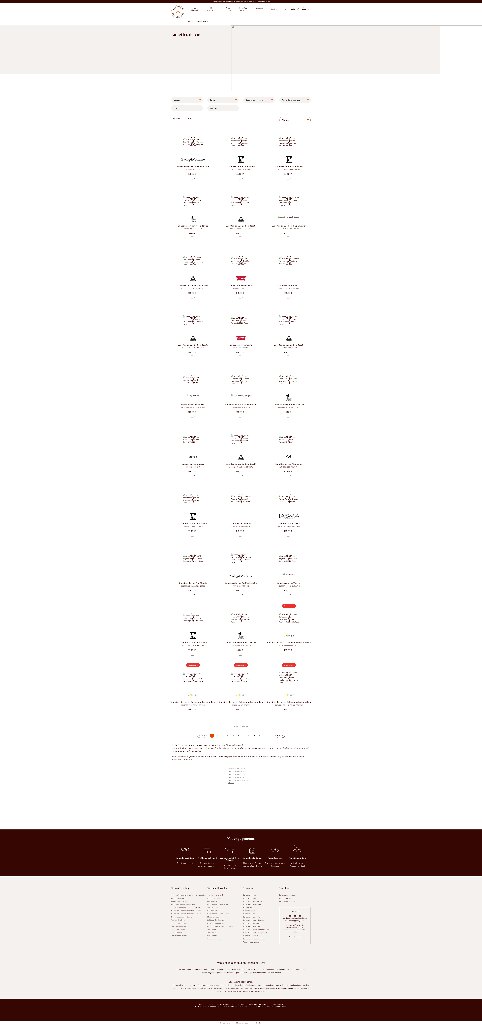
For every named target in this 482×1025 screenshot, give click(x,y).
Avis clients (211, 929)
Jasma (289, 524)
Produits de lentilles (287, 901)
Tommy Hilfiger (241, 405)
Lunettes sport (249, 911)
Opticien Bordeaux (254, 969)
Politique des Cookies (215, 920)
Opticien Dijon (300, 969)
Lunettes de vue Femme (236, 768)
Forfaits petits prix (250, 907)
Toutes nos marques (251, 942)
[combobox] (187, 100)
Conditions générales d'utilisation (220, 926)
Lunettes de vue (249, 895)
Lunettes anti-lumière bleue (254, 939)
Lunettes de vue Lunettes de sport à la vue (240, 781)
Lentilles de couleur (287, 898)
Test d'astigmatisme (179, 936)
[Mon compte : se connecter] (309, 9)
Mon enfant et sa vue (179, 901)
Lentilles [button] (274, 9)
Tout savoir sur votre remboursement (185, 907)
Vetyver (193, 405)
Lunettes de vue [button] (243, 9)
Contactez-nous (213, 898)
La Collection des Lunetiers (289, 643)
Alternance (241, 167)
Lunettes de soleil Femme (253, 917)
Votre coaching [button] (228, 9)
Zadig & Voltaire (193, 167)
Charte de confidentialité (216, 923)
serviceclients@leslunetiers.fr (295, 918)
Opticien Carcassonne (224, 973)
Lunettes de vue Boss (251, 926)
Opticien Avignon (207, 973)
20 (270, 735)
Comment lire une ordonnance (183, 904)
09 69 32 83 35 (295, 916)
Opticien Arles (268, 969)
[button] (304, 9)
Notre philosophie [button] (195, 9)
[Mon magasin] (298, 9)
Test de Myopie (177, 933)
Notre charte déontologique (218, 914)
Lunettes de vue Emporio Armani (256, 929)
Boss (289, 286)
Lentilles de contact (287, 895)
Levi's (241, 286)
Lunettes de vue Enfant (236, 774)
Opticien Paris (180, 969)
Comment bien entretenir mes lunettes (186, 911)
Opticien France (241, 973)
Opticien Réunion (274, 973)
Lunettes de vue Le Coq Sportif (255, 933)
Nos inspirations (212, 9)
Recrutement (212, 901)
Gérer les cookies (214, 939)
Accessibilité (212, 933)
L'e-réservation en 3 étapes (181, 917)
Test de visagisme (178, 920)
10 (259, 735)
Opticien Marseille (194, 969)
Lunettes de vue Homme (237, 771)
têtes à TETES (193, 227)
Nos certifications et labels (217, 904)
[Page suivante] (278, 736)
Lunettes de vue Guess (252, 923)
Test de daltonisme (178, 926)
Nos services (212, 911)
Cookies (259, 1023)
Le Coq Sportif (241, 227)
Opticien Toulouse (223, 969)
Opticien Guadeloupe (257, 973)
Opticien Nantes (238, 969)
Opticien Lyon (208, 969)
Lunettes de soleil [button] (259, 9)
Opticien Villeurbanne (284, 969)
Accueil (191, 21)
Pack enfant (212, 936)
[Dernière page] (283, 736)
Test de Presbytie (178, 929)
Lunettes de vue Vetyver (237, 777)
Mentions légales (213, 917)
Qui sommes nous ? (215, 895)
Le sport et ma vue (178, 898)
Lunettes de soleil (250, 914)
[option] (187, 100)
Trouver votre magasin (268, 756)
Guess (193, 465)
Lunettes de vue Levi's (251, 936)
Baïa (241, 524)
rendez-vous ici (263, 2)
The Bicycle (193, 584)
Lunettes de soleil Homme (253, 920)
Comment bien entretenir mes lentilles (186, 914)
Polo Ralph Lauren (289, 227)
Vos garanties (212, 907)
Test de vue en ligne (179, 923)
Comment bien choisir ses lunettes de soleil (188, 895)
